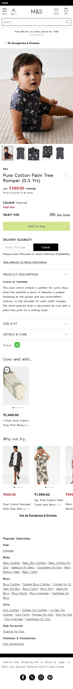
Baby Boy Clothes (34, 563)
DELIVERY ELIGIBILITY (17, 240)
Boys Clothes (11, 584)
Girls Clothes (11, 610)
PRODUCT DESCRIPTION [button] (20, 274)
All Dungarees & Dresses (23, 43)
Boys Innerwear (39, 593)
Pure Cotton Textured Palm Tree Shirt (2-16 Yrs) (17, 507)
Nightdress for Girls (38, 619)
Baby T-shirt (29, 572)
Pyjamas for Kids (13, 631)
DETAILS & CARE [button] (15, 334)
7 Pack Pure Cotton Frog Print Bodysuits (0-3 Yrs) (16, 423)
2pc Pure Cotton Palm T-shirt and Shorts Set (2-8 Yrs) (48, 502)
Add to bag (36, 226)
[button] (13, 408)
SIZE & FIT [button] (10, 324)
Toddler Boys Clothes (36, 584)
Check (46, 247)
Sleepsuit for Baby (23, 567)
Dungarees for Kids (49, 567)
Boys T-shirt (30, 588)
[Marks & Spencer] (36, 14)
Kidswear (8, 550)
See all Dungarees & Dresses (38, 515)
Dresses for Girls (42, 614)
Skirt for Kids (64, 614)
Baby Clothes (11, 563)
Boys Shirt (46, 588)
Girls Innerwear (14, 619)
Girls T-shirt (22, 614)
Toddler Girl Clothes (34, 610)
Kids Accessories (13, 643)
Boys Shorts (19, 593)
